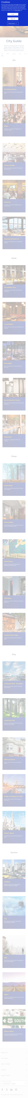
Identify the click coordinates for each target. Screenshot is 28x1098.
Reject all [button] (13, 18)
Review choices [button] (11, 23)
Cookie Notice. (17, 10)
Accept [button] (12, 14)
